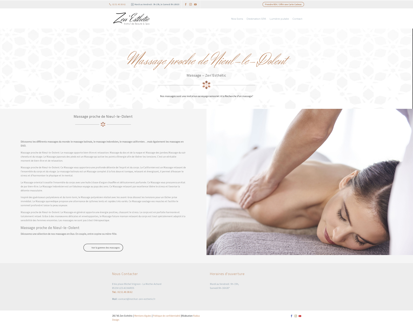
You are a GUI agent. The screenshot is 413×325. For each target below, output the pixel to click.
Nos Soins (237, 18)
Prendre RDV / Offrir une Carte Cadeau (283, 4)
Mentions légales (142, 315)
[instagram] (190, 4)
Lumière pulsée (279, 18)
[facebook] (185, 4)
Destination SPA (256, 18)
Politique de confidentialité (166, 315)
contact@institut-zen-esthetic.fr (136, 298)
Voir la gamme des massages (105, 247)
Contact (297, 18)
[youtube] (195, 4)
